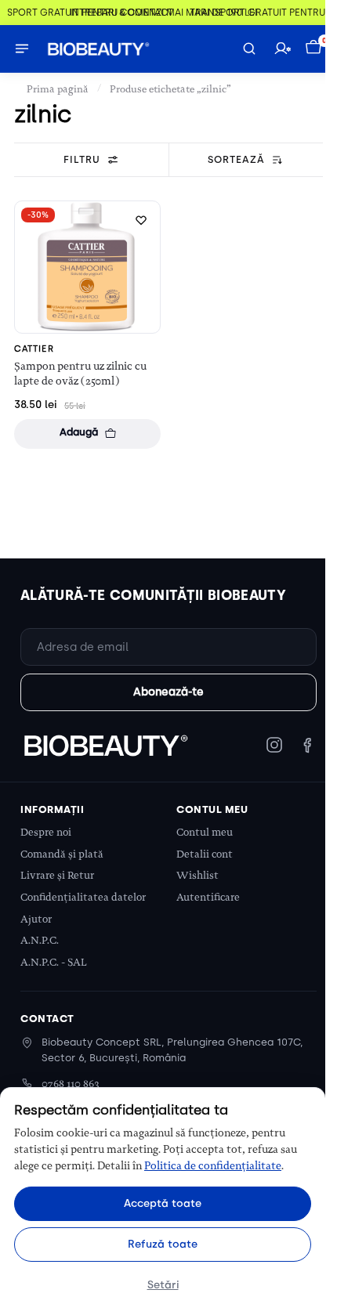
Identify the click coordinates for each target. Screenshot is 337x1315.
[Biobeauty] (105, 745)
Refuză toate (162, 1243)
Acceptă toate (162, 1203)
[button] (315, 48)
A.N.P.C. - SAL (53, 962)
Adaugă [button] (79, 432)
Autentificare (208, 897)
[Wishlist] (141, 220)
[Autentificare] (282, 48)
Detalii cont (204, 854)
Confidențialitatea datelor (83, 897)
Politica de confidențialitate (212, 1165)
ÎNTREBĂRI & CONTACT (116, 12)
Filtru (81, 159)
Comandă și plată (61, 854)
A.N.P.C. (39, 940)
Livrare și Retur (57, 875)
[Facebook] (307, 744)
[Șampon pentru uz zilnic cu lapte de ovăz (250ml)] (87, 266)
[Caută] (249, 48)
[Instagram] (274, 744)
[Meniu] (22, 48)
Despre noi (45, 832)
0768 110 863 (71, 1083)
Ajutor (36, 919)
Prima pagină (58, 89)
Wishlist (197, 875)
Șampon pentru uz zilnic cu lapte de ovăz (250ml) (80, 373)
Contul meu (204, 832)
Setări (163, 1284)
